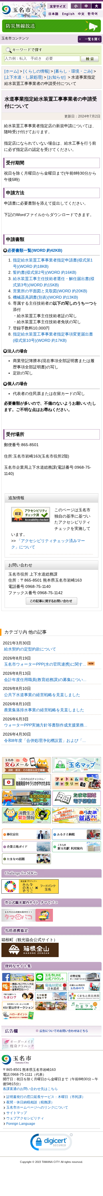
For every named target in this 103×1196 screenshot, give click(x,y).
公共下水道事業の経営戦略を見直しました (42, 694)
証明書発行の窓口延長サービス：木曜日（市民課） (45, 1097)
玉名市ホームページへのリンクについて (37, 1107)
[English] (68, 14)
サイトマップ (16, 1113)
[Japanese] (53, 14)
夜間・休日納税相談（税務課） (30, 1102)
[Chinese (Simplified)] (81, 14)
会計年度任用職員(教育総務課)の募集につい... (46, 679)
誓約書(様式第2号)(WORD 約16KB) (44, 272)
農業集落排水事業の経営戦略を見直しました (44, 710)
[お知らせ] (56, 77)
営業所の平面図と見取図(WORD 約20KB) (50, 291)
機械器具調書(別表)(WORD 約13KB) (45, 297)
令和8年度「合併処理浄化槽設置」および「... (45, 740)
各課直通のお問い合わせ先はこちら (30, 1089)
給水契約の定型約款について (30, 649)
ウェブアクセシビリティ (25, 1118)
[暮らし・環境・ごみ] (73, 71)
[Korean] (92, 14)
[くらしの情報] (36, 71)
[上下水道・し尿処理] (23, 77)
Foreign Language (20, 1124)
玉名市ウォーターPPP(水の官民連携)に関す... (45, 664)
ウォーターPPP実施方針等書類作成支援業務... (46, 725)
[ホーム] (11, 71)
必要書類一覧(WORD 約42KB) (34, 250)
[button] (51, 1143)
